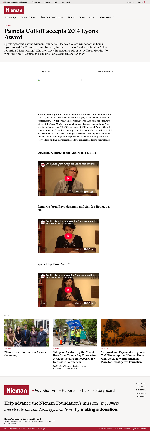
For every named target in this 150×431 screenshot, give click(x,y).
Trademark (118, 429)
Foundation (45, 390)
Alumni (71, 17)
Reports (47, 2)
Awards (7, 26)
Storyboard (66, 2)
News (82, 17)
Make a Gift (105, 17)
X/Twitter (141, 390)
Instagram (141, 393)
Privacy (127, 429)
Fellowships (36, 2)
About (92, 17)
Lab (55, 2)
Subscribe (130, 2)
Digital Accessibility (139, 429)
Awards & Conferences (52, 17)
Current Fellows (28, 17)
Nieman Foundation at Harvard (15, 2)
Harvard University (105, 429)
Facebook (141, 396)
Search (140, 2)
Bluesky (142, 386)
